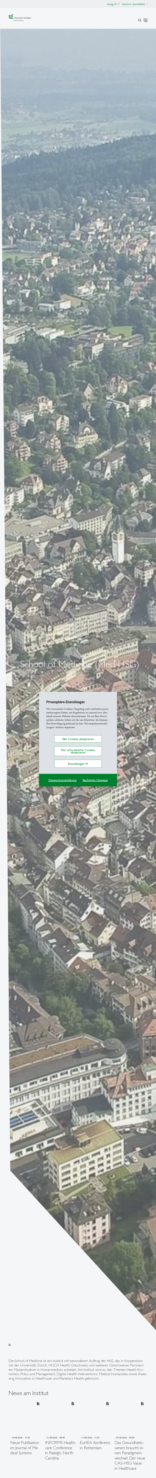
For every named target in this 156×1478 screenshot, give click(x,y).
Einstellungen (76, 764)
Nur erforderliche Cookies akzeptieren (78, 751)
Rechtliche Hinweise (95, 780)
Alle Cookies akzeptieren (78, 739)
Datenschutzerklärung (62, 780)
